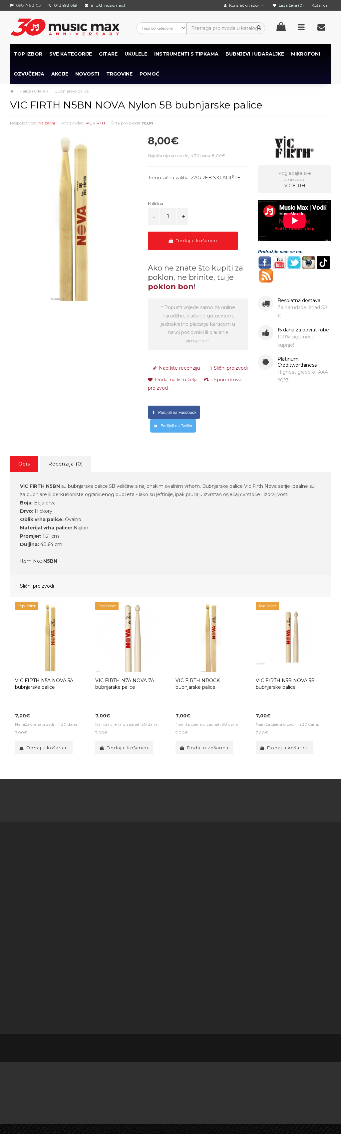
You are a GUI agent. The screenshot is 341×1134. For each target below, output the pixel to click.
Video (50, 986)
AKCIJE (59, 74)
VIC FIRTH (95, 122)
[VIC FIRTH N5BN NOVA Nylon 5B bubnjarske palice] (74, 215)
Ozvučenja (29, 74)
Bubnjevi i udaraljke (254, 54)
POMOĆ (149, 74)
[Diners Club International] (237, 1081)
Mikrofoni (305, 54)
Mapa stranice (228, 894)
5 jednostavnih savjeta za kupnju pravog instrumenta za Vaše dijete (170, 802)
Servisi (127, 1011)
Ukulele (136, 54)
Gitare (108, 54)
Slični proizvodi (230, 368)
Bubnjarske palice (72, 91)
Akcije (219, 877)
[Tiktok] (325, 1048)
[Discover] (269, 1081)
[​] (264, 262)
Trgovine (119, 74)
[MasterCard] (25, 1101)
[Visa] (94, 1101)
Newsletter (225, 886)
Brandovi (222, 861)
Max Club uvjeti (138, 1002)
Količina (155, 203)
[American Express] (204, 1081)
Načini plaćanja (137, 927)
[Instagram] (311, 1048)
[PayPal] (127, 1101)
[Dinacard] (307, 1081)
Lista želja (177, 933)
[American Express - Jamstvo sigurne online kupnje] (81, 1081)
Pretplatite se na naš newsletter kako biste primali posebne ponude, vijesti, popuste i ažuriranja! (291, 873)
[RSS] (283, 1048)
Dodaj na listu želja (175, 380)
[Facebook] (255, 1048)
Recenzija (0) (65, 464)
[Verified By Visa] (170, 1081)
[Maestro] (59, 1101)
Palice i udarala (34, 91)
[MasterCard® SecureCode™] (130, 1081)
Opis (24, 464)
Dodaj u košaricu (195, 240)
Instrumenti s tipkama (186, 54)
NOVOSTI (87, 74)
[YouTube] (297, 1048)
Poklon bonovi (228, 869)
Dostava (130, 869)
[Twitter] (269, 1048)
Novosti (221, 919)
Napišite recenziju (179, 368)
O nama (30, 969)
